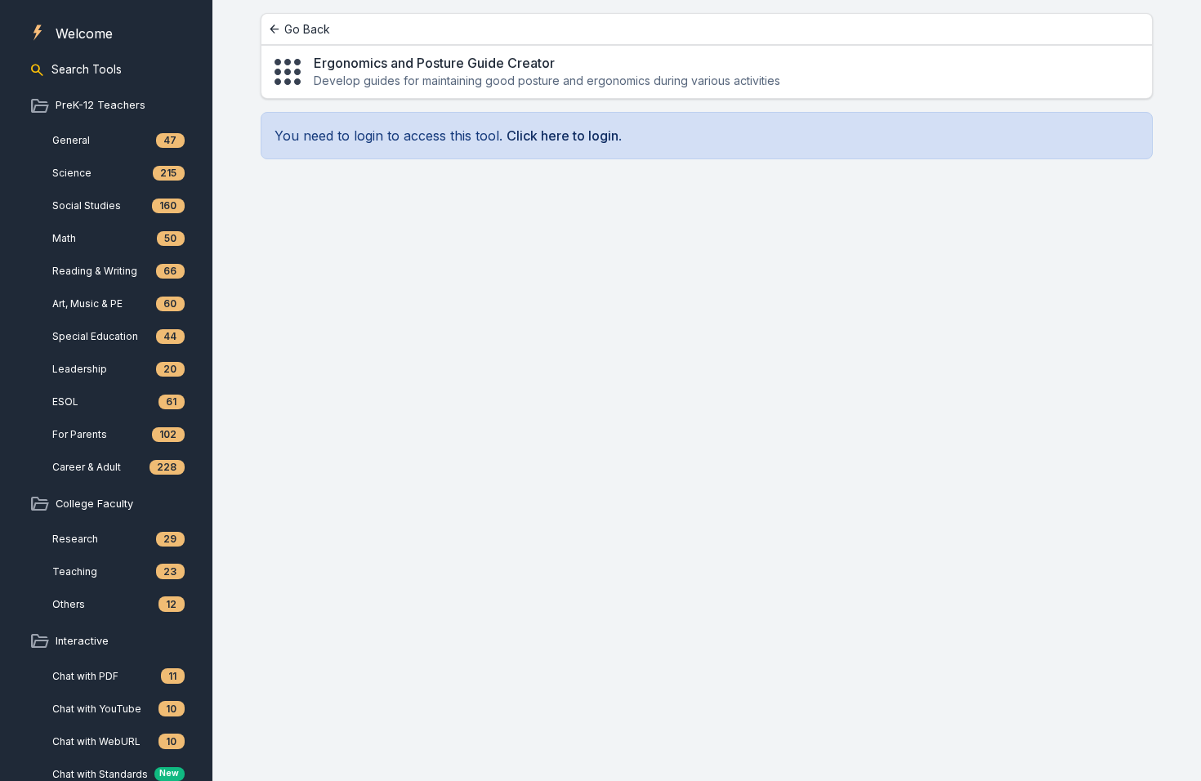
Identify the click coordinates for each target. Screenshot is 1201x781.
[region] (106, 390)
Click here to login (562, 135)
